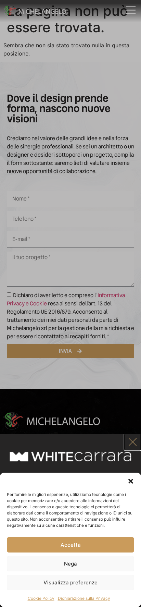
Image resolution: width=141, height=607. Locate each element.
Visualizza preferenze (70, 582)
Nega (70, 563)
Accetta (71, 545)
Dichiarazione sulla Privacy (84, 598)
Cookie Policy (41, 598)
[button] (130, 481)
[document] (70, 303)
